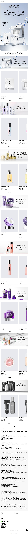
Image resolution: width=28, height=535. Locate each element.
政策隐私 (2, 513)
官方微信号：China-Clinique (5, 521)
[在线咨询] (27, 530)
